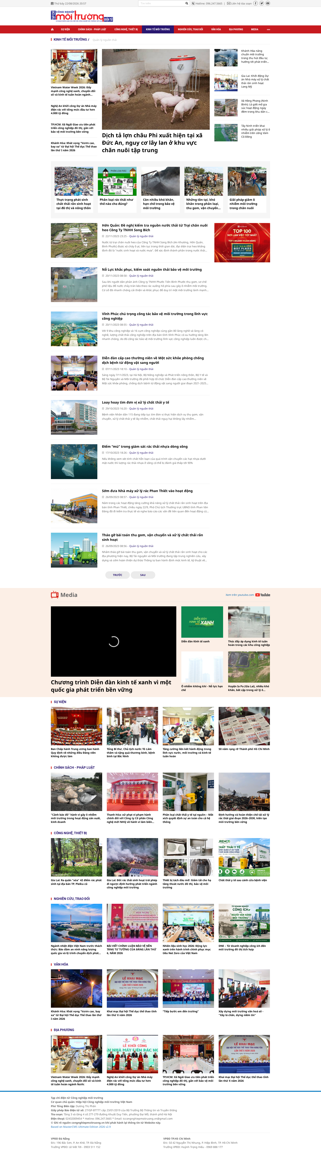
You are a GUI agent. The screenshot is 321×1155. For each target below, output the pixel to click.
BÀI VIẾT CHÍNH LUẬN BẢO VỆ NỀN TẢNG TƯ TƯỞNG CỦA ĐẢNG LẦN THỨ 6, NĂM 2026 (131, 949)
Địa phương (236, 29)
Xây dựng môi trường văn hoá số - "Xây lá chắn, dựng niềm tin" (241, 1013)
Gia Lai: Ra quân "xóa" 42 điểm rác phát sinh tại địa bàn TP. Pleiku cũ (76, 882)
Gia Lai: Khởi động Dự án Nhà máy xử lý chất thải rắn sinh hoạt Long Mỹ (255, 81)
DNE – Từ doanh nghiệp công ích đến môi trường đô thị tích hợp (242, 947)
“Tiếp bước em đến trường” (181, 1011)
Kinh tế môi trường (158, 29)
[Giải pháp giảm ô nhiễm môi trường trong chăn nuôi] (247, 181)
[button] (113, 641)
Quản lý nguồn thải (105, 40)
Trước (117, 575)
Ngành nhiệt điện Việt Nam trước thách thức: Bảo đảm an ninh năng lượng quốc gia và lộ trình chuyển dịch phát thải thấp (76, 949)
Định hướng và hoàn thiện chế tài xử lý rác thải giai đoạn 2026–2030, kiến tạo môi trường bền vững (244, 818)
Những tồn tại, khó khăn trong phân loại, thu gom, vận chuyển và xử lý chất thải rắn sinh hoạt (202, 204)
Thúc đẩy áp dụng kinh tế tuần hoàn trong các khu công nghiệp (249, 643)
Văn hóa (216, 29)
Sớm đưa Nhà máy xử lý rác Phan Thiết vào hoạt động (147, 491)
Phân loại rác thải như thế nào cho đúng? (116, 202)
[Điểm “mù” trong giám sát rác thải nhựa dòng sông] (74, 461)
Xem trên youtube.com (240, 595)
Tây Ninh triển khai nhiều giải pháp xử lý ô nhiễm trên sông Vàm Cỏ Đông (255, 131)
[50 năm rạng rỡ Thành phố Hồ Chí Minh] (244, 726)
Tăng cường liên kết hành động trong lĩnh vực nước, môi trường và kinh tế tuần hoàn (187, 752)
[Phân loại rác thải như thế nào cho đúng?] (117, 181)
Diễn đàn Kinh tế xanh (195, 641)
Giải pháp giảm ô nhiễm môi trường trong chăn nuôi (243, 204)
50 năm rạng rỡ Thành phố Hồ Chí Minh (244, 749)
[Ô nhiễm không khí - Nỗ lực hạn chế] (202, 667)
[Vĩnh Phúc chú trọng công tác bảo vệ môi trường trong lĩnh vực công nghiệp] (74, 329)
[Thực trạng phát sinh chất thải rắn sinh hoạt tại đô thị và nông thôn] (74, 181)
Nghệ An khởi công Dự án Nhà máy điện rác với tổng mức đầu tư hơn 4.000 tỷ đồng (74, 109)
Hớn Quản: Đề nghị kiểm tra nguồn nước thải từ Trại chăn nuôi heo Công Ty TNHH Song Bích (154, 227)
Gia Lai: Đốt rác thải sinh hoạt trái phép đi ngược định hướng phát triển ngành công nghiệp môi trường (132, 883)
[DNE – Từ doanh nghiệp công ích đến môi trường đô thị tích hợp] (244, 923)
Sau (143, 575)
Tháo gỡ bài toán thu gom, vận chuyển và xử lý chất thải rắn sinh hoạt (152, 537)
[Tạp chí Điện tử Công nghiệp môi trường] (82, 16)
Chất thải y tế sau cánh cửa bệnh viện (243, 880)
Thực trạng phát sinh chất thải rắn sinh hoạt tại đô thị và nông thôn (73, 204)
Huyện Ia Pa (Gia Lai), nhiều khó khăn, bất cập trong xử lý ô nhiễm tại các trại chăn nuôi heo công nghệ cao (248, 688)
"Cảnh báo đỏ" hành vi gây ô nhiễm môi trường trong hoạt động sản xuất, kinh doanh (76, 818)
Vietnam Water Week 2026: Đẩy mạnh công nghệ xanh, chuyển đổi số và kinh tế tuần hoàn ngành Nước (73, 91)
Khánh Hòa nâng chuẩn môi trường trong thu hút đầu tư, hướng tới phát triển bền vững (254, 56)
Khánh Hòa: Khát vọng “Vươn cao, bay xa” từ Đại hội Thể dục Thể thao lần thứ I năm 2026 (74, 146)
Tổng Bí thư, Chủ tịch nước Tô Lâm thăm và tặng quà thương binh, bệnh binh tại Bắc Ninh (131, 752)
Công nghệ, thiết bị (126, 29)
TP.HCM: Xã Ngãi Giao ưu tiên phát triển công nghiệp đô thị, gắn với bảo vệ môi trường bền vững (73, 128)
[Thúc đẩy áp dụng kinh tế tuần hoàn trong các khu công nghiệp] (249, 622)
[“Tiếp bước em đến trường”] (188, 988)
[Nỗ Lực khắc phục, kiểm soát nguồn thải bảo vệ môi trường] (74, 284)
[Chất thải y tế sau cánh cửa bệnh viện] (244, 857)
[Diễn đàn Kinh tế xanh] (202, 622)
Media (254, 29)
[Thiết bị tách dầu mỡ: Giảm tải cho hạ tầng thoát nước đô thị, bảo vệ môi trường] (188, 857)
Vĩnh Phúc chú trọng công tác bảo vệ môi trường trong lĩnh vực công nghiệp (155, 316)
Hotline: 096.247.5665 (209, 3)
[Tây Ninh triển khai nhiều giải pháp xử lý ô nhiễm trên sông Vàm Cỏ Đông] (226, 132)
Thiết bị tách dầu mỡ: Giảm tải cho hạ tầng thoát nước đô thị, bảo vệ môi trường (187, 883)
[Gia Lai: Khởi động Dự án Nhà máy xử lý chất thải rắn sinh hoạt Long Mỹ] (226, 82)
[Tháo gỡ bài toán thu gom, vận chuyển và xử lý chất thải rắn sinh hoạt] (74, 550)
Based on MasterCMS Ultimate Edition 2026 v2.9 (81, 1126)
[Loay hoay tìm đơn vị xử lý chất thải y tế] (74, 417)
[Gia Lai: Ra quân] (76, 857)
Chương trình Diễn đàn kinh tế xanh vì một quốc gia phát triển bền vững (111, 686)
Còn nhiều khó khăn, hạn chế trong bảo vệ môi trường (158, 204)
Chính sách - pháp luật (74, 767)
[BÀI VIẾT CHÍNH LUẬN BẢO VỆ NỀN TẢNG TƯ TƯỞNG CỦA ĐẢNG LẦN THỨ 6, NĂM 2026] (132, 923)
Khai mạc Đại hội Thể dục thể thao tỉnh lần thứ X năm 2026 (132, 1013)
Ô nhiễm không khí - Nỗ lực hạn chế (202, 688)
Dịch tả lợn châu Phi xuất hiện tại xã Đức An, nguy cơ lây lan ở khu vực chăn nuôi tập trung (152, 143)
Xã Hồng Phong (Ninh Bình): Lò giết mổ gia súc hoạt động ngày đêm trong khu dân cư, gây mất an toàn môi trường (255, 106)
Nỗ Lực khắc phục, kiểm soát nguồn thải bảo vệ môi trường (152, 269)
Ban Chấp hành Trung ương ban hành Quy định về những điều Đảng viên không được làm (75, 752)
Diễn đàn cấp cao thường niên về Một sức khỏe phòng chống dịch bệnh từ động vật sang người (153, 360)
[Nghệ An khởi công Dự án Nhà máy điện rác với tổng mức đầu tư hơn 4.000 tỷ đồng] (132, 1054)
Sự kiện (65, 29)
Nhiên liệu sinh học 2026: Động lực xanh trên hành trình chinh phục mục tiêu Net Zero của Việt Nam (187, 949)
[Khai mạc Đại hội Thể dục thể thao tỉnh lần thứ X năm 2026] (132, 988)
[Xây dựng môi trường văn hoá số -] (244, 988)
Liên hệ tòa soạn (241, 3)
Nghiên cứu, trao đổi (190, 29)
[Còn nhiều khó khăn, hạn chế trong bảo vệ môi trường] (160, 181)
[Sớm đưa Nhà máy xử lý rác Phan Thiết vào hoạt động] (74, 506)
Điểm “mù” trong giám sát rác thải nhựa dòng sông (145, 446)
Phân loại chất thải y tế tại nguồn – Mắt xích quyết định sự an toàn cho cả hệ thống (188, 818)
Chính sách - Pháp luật (92, 29)
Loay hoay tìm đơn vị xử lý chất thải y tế (135, 402)
